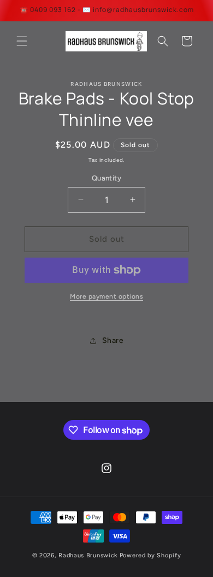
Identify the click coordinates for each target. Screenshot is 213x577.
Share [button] (113, 340)
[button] (22, 41)
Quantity (106, 178)
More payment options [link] (106, 296)
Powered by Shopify (150, 555)
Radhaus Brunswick (88, 555)
